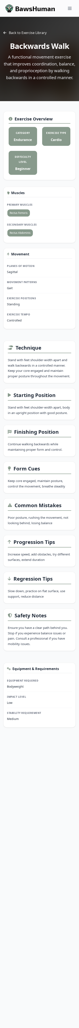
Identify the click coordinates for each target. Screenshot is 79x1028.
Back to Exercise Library (28, 32)
